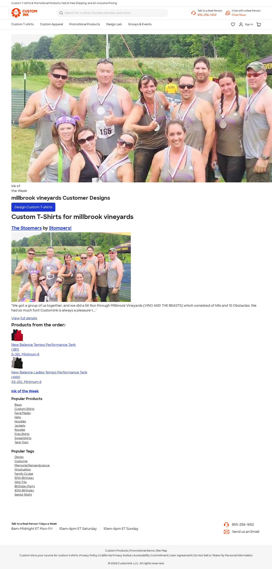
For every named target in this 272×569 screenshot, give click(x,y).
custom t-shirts (68, 555)
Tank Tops (21, 442)
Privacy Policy (88, 555)
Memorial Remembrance (32, 465)
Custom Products (116, 550)
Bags (18, 405)
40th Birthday (24, 490)
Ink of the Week (25, 391)
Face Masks (23, 413)
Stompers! (60, 228)
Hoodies (20, 421)
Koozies (20, 430)
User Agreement (181, 555)
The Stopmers (26, 228)
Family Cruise (24, 474)
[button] (246, 15)
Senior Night (23, 494)
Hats (18, 417)
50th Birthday (24, 478)
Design (33, 207)
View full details (24, 318)
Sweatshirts (23, 438)
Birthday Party (25, 486)
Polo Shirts (22, 434)
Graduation (23, 469)
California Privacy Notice (115, 555)
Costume (21, 461)
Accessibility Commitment (150, 555)
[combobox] (112, 13)
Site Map (161, 550)
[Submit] (61, 13)
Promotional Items (142, 550)
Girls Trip (21, 482)
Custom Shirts (24, 409)
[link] (24, 13)
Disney (19, 457)
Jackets (20, 425)
